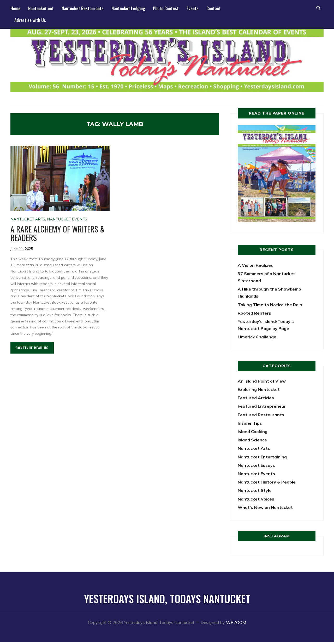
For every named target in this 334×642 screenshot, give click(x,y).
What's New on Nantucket (265, 507)
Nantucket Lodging (128, 8)
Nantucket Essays (256, 465)
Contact (213, 8)
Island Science (252, 439)
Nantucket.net (41, 8)
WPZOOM (236, 622)
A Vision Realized (255, 265)
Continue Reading (32, 347)
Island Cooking (252, 431)
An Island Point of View (262, 381)
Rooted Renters (254, 313)
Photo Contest (166, 8)
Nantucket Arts (27, 219)
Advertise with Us (30, 20)
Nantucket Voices (256, 499)
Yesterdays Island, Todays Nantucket (167, 598)
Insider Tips (250, 423)
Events (193, 8)
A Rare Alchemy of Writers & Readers (57, 233)
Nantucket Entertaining (262, 456)
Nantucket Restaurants (83, 8)
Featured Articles (256, 397)
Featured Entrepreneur (262, 406)
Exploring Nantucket (259, 389)
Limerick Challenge (257, 336)
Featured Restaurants (261, 414)
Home (15, 8)
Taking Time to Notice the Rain (270, 304)
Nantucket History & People (267, 482)
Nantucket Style (255, 490)
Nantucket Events (67, 219)
